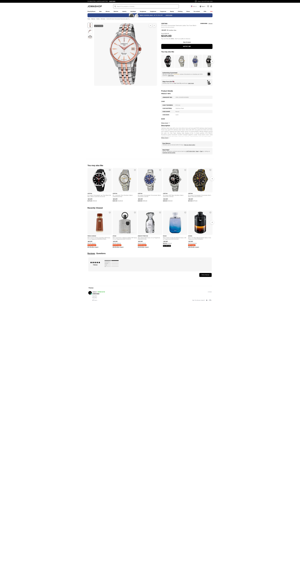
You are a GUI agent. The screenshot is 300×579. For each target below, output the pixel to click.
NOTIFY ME (187, 46)
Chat (201, 151)
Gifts (205, 11)
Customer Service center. (168, 152)
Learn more (171, 75)
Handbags (133, 11)
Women (108, 11)
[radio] (112, 260)
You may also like (167, 52)
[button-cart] (211, 6)
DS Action (103, 18)
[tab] (205, 275)
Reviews (91, 253)
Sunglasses (143, 11)
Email (197, 151)
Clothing (180, 11)
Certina (98, 18)
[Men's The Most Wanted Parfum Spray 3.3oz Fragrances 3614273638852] (210, 212)
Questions (101, 253)
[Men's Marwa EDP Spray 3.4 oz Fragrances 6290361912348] (160, 212)
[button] (95, 300)
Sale (211, 11)
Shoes (188, 11)
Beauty (172, 11)
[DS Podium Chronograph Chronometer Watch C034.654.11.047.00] (160, 170)
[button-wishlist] (208, 6)
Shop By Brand (91, 11)
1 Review (210, 23)
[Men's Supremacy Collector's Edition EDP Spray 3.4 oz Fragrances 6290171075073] (134, 212)
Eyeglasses (153, 11)
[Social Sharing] (150, 25)
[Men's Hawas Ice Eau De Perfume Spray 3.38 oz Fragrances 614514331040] (185, 212)
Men (100, 11)
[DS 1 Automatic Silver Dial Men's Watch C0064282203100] (134, 170)
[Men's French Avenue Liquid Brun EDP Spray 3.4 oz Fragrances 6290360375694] (109, 212)
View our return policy (189, 144)
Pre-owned (197, 11)
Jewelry (124, 11)
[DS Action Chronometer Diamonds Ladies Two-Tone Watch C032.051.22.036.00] (154, 25)
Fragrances (163, 11)
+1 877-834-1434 (190, 151)
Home (89, 18)
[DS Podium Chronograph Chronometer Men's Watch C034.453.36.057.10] (210, 170)
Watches (116, 11)
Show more (164, 137)
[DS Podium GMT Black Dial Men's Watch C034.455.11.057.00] (185, 170)
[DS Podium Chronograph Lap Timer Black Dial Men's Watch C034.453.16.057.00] (109, 170)
